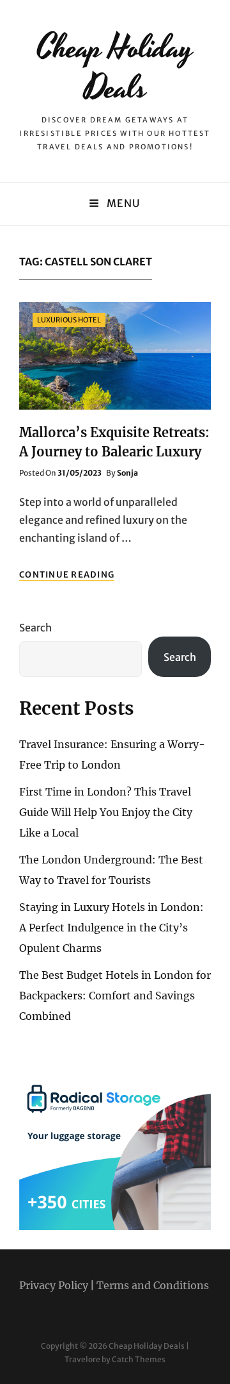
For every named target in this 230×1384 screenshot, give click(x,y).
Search (35, 627)
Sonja (127, 473)
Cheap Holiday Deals (114, 68)
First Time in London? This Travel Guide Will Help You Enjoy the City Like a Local (105, 812)
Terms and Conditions (152, 1285)
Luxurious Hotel (69, 319)
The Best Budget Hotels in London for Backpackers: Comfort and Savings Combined (115, 995)
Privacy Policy (53, 1285)
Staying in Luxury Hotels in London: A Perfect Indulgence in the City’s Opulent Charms (111, 928)
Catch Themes (138, 1359)
